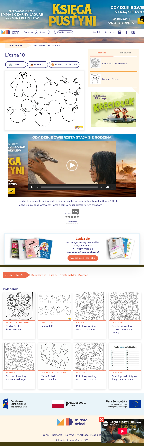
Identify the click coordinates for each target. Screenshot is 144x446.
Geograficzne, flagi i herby (18, 322)
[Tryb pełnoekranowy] (112, 187)
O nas (46, 434)
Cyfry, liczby (47, 322)
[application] (72, 165)
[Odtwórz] (32, 187)
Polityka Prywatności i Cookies (83, 434)
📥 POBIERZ (37, 64)
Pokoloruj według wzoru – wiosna (86, 327)
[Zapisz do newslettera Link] (133, 32)
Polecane (101, 52)
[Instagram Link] (119, 32)
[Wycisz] (107, 187)
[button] (72, 165)
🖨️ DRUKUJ (15, 64)
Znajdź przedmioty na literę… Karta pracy (124, 378)
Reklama (109, 32)
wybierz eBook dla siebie (82, 258)
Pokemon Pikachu (110, 79)
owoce (84, 275)
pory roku (80, 322)
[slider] (69, 187)
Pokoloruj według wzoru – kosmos (86, 378)
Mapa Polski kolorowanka (48, 378)
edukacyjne (39, 275)
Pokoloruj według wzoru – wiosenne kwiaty (122, 329)
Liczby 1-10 (47, 326)
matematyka (69, 275)
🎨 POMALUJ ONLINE (64, 64)
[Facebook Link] (126, 32)
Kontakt (97, 32)
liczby (53, 275)
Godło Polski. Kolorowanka (114, 63)
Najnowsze (125, 52)
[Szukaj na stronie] (45, 32)
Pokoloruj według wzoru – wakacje (16, 378)
